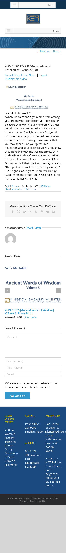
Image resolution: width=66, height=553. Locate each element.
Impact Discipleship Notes (20, 75)
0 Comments (30, 189)
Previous (44, 51)
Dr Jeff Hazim (13, 186)
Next (56, 51)
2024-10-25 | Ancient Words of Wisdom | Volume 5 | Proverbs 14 (29, 311)
